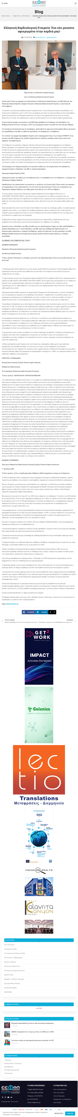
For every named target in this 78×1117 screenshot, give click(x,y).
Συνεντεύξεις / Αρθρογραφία (46, 37)
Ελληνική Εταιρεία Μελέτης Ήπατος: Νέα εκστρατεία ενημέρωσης (32, 1023)
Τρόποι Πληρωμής (59, 1096)
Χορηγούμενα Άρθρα (10, 987)
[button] (29, 612)
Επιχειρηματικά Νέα (10, 949)
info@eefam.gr (36, 1102)
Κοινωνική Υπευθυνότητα (12, 966)
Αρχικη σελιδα (5, 16)
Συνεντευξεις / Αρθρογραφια (21, 16)
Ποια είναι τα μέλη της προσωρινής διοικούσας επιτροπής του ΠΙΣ (32, 1040)
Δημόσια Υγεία (8, 975)
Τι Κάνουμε (7, 1060)
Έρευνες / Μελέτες (10, 962)
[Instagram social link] (5, 1097)
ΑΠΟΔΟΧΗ (70, 1113)
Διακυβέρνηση (8, 1066)
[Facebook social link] (2, 1097)
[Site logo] (39, 3)
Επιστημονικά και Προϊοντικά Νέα (14, 953)
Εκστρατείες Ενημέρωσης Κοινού (14, 970)
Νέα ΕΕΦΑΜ (7, 992)
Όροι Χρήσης (57, 1102)
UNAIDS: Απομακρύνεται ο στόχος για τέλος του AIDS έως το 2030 (32, 1032)
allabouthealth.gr (12, 604)
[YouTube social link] (8, 1097)
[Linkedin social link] (11, 1097)
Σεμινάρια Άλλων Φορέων (12, 983)
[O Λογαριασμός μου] (76, 3)
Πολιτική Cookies (58, 1092)
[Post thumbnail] (7, 1025)
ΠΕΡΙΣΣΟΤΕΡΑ (58, 1113)
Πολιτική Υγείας (9, 944)
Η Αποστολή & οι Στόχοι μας (13, 1063)
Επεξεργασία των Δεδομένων (62, 1099)
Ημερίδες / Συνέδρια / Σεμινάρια (14, 979)
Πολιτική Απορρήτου (59, 1089)
